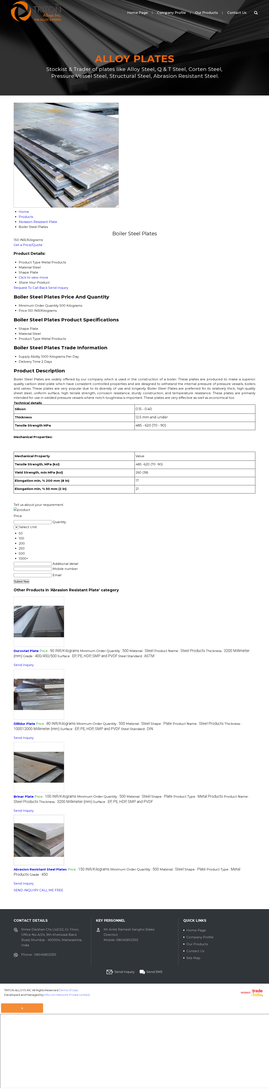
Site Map (193, 958)
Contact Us (237, 13)
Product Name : (179, 651)
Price (23, 311)
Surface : (87, 656)
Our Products (206, 13)
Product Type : (198, 796)
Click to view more (33, 277)
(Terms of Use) (68, 990)
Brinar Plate (24, 796)
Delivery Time (30, 362)
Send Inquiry (58, 288)
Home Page (137, 13)
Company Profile (171, 13)
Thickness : (65, 802)
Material (25, 334)
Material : (141, 651)
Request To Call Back (30, 288)
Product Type (30, 339)
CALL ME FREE (51, 890)
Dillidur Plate (24, 724)
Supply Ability (29, 357)
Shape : (161, 724)
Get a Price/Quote (28, 245)
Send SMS (154, 972)
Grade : (40, 656)
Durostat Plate (26, 651)
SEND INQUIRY (26, 890)
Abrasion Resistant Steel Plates (40, 869)
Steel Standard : (136, 656)
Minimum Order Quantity (39, 306)
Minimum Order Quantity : (104, 651)
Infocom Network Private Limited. (67, 994)
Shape (24, 329)
